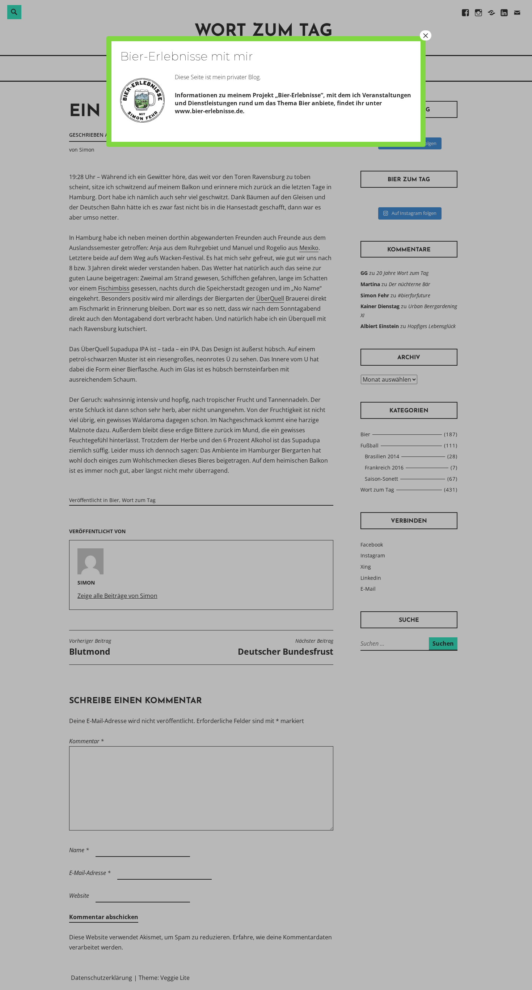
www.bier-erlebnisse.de (209, 111)
